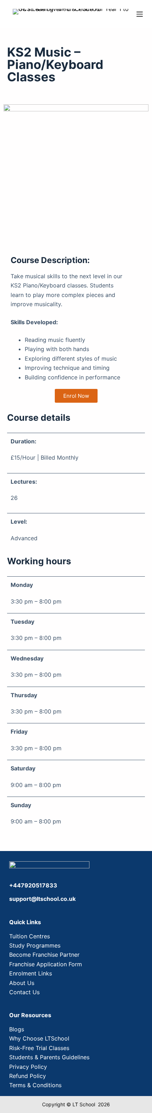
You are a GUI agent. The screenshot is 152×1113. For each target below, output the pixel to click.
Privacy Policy (28, 1066)
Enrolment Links (30, 973)
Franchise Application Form (45, 964)
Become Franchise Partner (44, 954)
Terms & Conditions (35, 1085)
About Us (21, 982)
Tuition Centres (29, 936)
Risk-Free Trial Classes (39, 1047)
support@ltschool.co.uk (42, 898)
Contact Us (24, 992)
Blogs (16, 1029)
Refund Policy (27, 1075)
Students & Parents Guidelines (49, 1057)
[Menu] (139, 14)
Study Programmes (34, 945)
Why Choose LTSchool (39, 1038)
